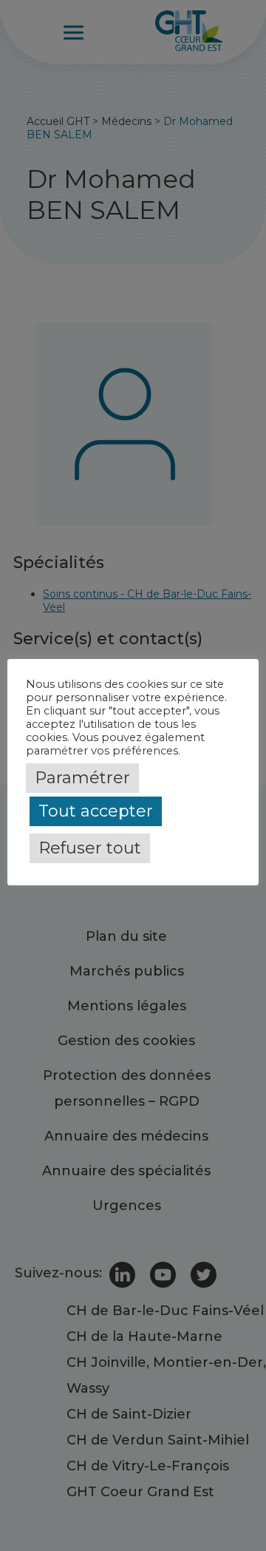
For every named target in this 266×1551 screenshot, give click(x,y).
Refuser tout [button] (89, 848)
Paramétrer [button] (82, 778)
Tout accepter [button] (95, 811)
